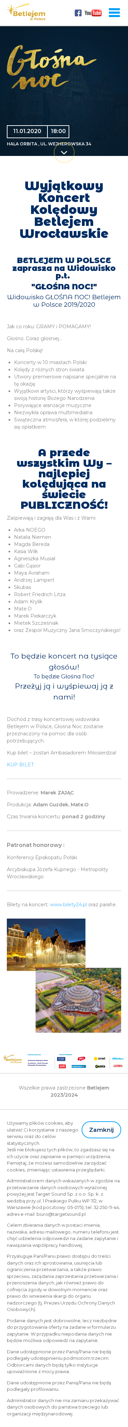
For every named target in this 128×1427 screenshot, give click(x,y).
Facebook (78, 13)
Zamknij (101, 1129)
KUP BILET (20, 765)
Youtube (93, 13)
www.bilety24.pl (68, 905)
